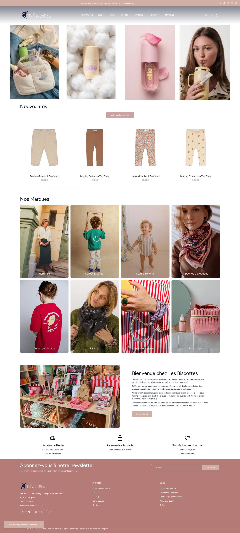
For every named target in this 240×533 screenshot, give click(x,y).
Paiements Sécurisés (169, 492)
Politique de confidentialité (171, 497)
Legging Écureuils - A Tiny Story (195, 176)
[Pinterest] (224, 3)
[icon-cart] (217, 15)
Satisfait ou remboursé (187, 445)
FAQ (94, 492)
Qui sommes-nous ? (101, 488)
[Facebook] (220, 3)
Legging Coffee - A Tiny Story (94, 176)
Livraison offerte (53, 445)
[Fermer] (41, 524)
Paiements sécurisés (120, 445)
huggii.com (63, 528)
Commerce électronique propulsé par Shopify (88, 528)
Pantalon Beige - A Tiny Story (44, 176)
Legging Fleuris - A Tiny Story (145, 176)
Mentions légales (167, 501)
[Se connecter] (211, 15)
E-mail (159, 467)
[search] (205, 15)
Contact (96, 505)
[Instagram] (228, 3)
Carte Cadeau (98, 501)
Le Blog (95, 497)
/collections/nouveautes (10, 8)
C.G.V (162, 505)
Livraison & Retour (168, 488)
